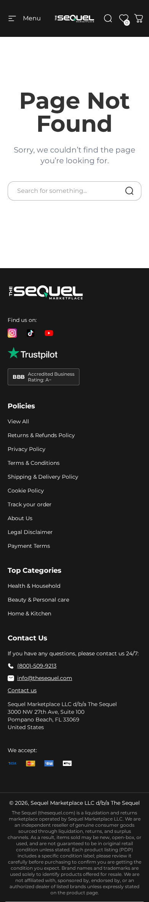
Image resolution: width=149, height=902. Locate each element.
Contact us (22, 690)
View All (18, 421)
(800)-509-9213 (37, 665)
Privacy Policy (26, 449)
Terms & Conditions (34, 462)
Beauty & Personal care (38, 599)
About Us (20, 518)
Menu (32, 18)
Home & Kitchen (29, 613)
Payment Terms (29, 545)
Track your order (30, 504)
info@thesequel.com (44, 678)
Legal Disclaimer (30, 532)
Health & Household (34, 585)
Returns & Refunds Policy (41, 435)
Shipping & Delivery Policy (43, 476)
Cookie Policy (26, 490)
